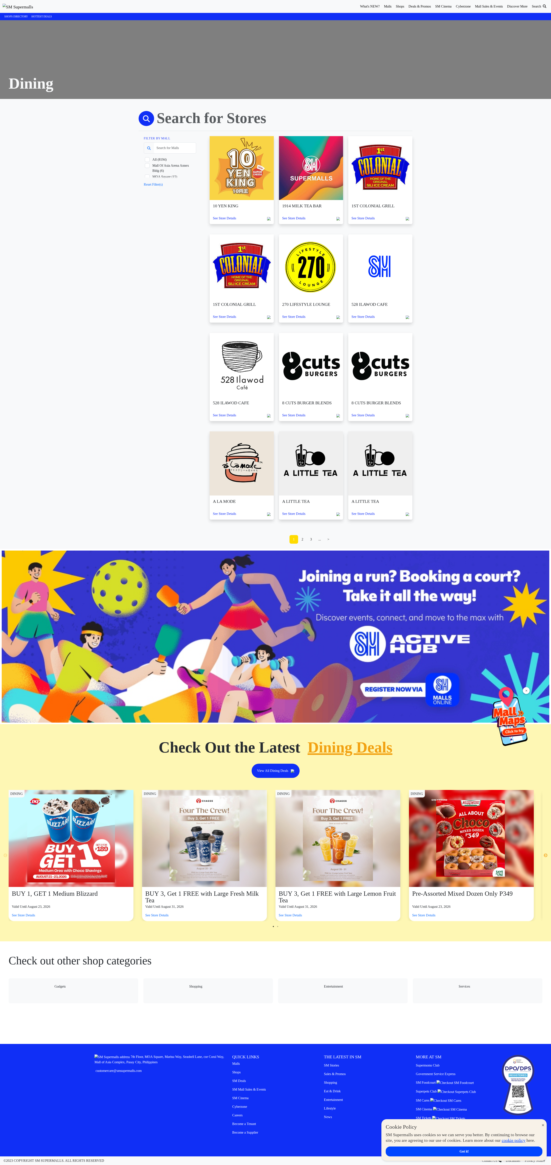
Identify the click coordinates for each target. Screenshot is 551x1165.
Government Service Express (435, 1074)
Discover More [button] (517, 6)
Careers (237, 1115)
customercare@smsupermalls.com (119, 1071)
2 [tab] (278, 926)
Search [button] (537, 6)
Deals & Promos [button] (420, 6)
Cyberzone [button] (463, 6)
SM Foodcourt (426, 1082)
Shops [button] (400, 6)
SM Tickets (424, 1118)
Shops (236, 1072)
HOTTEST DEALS (41, 16)
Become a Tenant (244, 1124)
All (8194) (159, 159)
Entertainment (333, 1100)
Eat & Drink (332, 1091)
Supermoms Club (428, 1065)
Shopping (330, 1082)
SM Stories (331, 1065)
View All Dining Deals (273, 771)
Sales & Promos (335, 1074)
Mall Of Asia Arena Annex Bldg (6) (170, 168)
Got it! (464, 1151)
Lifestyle (330, 1108)
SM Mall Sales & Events (249, 1089)
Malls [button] (388, 6)
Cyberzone (239, 1106)
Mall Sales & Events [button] (489, 6)
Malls (236, 1063)
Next (545, 855)
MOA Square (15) (164, 177)
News (328, 1117)
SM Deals (239, 1081)
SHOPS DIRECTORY (16, 16)
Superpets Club (427, 1091)
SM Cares (423, 1100)
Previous (5, 855)
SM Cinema (240, 1098)
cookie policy (513, 1140)
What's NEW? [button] (370, 6)
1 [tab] (273, 926)
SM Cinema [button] (443, 6)
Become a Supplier (245, 1132)
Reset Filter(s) (153, 184)
